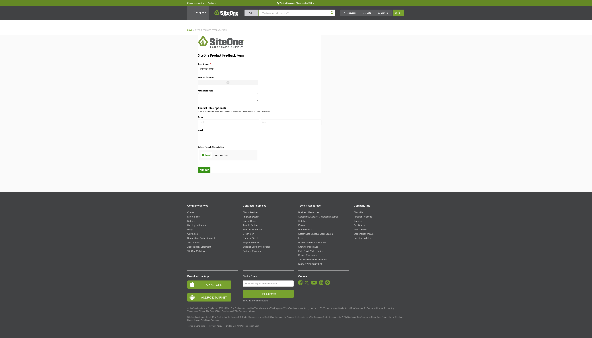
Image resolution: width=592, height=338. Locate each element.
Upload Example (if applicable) (211, 147)
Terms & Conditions (196, 326)
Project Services (251, 242)
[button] (212, 3)
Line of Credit (249, 221)
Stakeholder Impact (363, 234)
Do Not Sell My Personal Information (242, 326)
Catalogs (302, 221)
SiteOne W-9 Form (252, 229)
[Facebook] (301, 284)
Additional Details (205, 90)
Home (189, 30)
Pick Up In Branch (196, 225)
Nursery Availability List (310, 264)
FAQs (190, 229)
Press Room (360, 229)
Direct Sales (193, 217)
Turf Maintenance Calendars (312, 259)
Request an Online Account (201, 238)
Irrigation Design (251, 217)
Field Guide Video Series (310, 251)
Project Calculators (307, 255)
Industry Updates (362, 238)
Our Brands (360, 225)
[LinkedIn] (322, 284)
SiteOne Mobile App (197, 251)
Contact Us (193, 212)
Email (200, 130)
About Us (358, 212)
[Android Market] (212, 297)
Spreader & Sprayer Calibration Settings (318, 217)
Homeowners (305, 229)
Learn (301, 238)
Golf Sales (192, 234)
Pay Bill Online (250, 225)
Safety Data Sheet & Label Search (315, 234)
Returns (191, 221)
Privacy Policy (215, 326)
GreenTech (248, 234)
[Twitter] (307, 284)
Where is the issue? (206, 77)
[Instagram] (328, 284)
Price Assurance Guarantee (312, 242)
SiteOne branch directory (255, 300)
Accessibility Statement (199, 247)
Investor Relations (363, 217)
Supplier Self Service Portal (256, 247)
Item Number (208, 64)
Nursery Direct (250, 238)
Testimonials (193, 242)
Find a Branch (251, 276)
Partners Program (252, 251)
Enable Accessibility (195, 3)
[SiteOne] (226, 16)
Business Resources (308, 212)
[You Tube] (315, 284)
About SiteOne (250, 212)
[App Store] (212, 284)
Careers (358, 221)
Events (301, 225)
